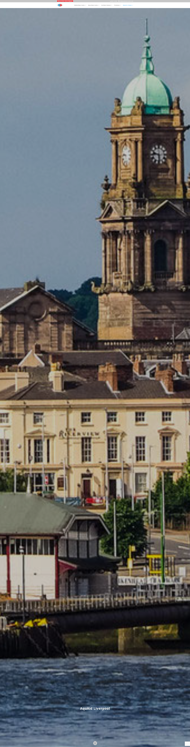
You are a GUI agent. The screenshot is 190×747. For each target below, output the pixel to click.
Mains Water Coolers (93, 5)
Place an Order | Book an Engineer (65, 1)
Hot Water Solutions (106, 5)
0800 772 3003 (114, 1)
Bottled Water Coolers (79, 5)
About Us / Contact (127, 5)
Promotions (117, 5)
